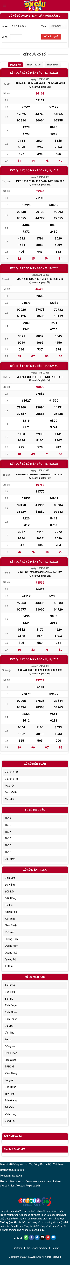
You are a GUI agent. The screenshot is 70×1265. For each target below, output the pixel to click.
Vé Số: (5, 37)
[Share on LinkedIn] (53, 1237)
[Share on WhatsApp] (26, 1237)
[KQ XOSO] (35, 5)
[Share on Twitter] (37, 1237)
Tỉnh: (44, 26)
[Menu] (4, 6)
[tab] (15, 65)
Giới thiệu (17, 1248)
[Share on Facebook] (31, 1237)
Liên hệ (55, 1248)
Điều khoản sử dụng (37, 1248)
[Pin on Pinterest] (47, 1237)
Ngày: (5, 26)
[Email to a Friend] (42, 1237)
